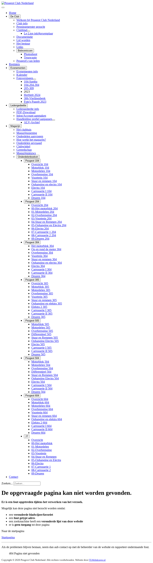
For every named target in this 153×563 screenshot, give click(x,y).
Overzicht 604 (39, 399)
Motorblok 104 (40, 167)
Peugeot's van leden (28, 60)
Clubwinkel (23, 146)
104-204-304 (31, 84)
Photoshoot (30, 54)
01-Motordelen (40, 446)
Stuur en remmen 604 (44, 415)
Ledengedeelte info (27, 109)
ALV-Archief (32, 122)
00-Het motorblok (41, 443)
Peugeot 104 (32, 160)
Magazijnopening (26, 133)
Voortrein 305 (39, 296)
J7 (26, 436)
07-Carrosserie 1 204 (43, 232)
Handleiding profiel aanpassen (34, 119)
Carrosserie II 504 (41, 388)
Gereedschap (24, 149)
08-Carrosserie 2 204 (43, 235)
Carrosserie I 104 (41, 191)
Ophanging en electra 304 (46, 262)
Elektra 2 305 (39, 306)
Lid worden (23, 40)
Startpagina (8, 537)
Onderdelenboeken (28, 156)
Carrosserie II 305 (41, 313)
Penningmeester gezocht (30, 26)
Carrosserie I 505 (41, 347)
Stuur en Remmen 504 (44, 375)
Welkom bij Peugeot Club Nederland (38, 20)
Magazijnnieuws (26, 153)
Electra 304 (38, 266)
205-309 (29, 88)
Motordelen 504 (40, 365)
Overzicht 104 (39, 164)
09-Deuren (37, 473)
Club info (22, 23)
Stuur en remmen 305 (44, 300)
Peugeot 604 (32, 395)
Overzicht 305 (39, 283)
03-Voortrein (38, 453)
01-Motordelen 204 (42, 211)
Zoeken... (7, 483)
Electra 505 (38, 344)
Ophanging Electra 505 (45, 341)
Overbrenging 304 (42, 252)
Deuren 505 (38, 354)
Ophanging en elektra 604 (46, 419)
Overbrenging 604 (42, 409)
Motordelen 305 (40, 290)
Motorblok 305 (40, 286)
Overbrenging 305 (42, 293)
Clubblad (21, 30)
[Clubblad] (28, 31)
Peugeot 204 (32, 201)
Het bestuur (23, 43)
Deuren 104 (38, 197)
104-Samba (30, 81)
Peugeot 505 (32, 320)
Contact (13, 476)
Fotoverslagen (24, 78)
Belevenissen (25, 50)
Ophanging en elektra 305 (46, 303)
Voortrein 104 (39, 177)
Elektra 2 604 (39, 422)
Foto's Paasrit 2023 (35, 101)
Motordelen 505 (40, 327)
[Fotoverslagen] (34, 79)
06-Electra (37, 463)
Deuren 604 (38, 432)
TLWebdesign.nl (97, 560)
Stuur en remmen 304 (44, 259)
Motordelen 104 (40, 171)
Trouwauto (30, 57)
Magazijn (15, 126)
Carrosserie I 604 (41, 426)
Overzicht (37, 439)
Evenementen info (27, 71)
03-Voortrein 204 (41, 218)
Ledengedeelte (18, 105)
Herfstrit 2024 (32, 95)
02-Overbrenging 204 (44, 215)
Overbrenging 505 (42, 330)
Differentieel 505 (41, 334)
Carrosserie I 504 (41, 385)
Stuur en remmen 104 (44, 181)
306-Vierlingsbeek (35, 98)
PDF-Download (25, 112)
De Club (14, 16)
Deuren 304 (38, 276)
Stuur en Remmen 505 (44, 337)
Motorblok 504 (40, 361)
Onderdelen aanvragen (29, 136)
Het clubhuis (23, 129)
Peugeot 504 (32, 358)
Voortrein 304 (39, 256)
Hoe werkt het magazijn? (31, 139)
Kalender (21, 74)
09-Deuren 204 (40, 238)
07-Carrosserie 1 (41, 466)
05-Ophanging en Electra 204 (48, 225)
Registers (14, 64)
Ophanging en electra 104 (46, 184)
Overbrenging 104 (42, 174)
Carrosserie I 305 (41, 310)
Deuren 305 (38, 316)
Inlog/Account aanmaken (31, 115)
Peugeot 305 (32, 279)
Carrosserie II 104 (41, 194)
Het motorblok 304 (42, 245)
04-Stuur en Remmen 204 (46, 221)
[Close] (2, 7)
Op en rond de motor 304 (46, 249)
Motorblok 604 (40, 402)
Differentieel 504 (41, 371)
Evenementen (17, 68)
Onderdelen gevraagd (29, 143)
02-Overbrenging (41, 450)
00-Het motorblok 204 (44, 208)
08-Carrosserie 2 (41, 470)
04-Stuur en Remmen (44, 456)
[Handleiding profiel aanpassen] (53, 120)
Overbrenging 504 (42, 368)
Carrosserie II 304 (41, 272)
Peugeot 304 (32, 242)
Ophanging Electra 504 (45, 378)
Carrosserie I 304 (41, 269)
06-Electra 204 (40, 228)
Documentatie (24, 36)
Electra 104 (38, 187)
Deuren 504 (38, 391)
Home (12, 12)
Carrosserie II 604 (41, 429)
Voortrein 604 (39, 412)
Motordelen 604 (40, 405)
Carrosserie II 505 (41, 351)
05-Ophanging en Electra (46, 460)
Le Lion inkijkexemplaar (38, 33)
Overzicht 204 (39, 205)
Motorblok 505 (40, 324)
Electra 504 (38, 381)
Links (19, 46)
